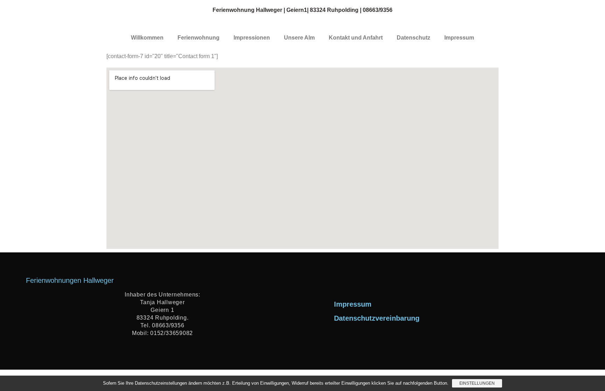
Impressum (459, 38)
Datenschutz (413, 38)
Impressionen (252, 38)
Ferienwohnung (199, 38)
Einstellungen (477, 383)
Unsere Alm (299, 38)
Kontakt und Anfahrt (356, 38)
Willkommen (147, 38)
